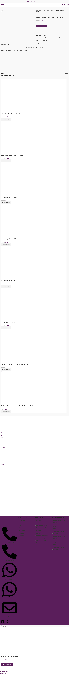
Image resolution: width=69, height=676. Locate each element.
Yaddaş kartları (45, 38)
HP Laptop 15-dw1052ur (9, 197)
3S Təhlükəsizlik (57, 528)
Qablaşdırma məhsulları (59, 531)
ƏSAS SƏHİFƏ (39, 10)
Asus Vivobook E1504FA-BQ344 (12, 155)
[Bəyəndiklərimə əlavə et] (2, 111)
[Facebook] (2, 621)
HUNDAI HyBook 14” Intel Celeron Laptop (15, 364)
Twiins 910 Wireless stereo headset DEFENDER (17, 406)
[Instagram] (6, 621)
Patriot (37, 14)
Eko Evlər (55, 533)
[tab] (30, 47)
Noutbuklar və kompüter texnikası (58, 38)
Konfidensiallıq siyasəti (42, 523)
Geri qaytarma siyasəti (41, 525)
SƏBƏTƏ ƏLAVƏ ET (41, 25)
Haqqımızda (22, 525)
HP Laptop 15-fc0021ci (9, 280)
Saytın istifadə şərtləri (41, 527)
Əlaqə (20, 527)
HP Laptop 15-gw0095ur (9, 322)
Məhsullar (21, 523)
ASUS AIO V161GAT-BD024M (11, 113)
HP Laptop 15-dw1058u (9, 239)
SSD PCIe (45, 40)
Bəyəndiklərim (39, 530)
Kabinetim (38, 520)
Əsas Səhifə (22, 520)
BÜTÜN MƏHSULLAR (48, 10)
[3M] (34, 466)
